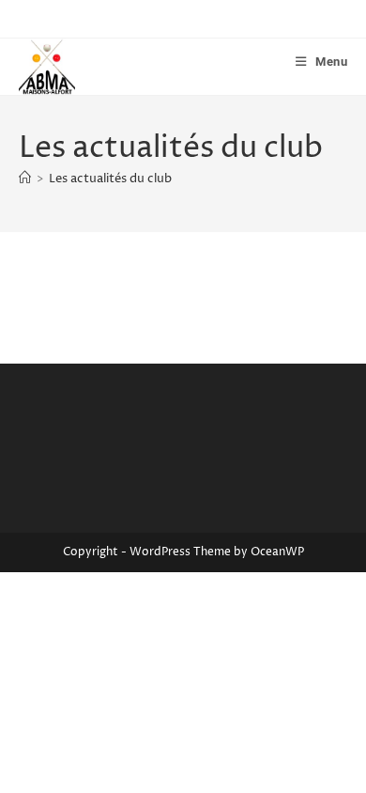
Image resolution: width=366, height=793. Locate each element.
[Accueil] (25, 178)
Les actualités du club (110, 178)
